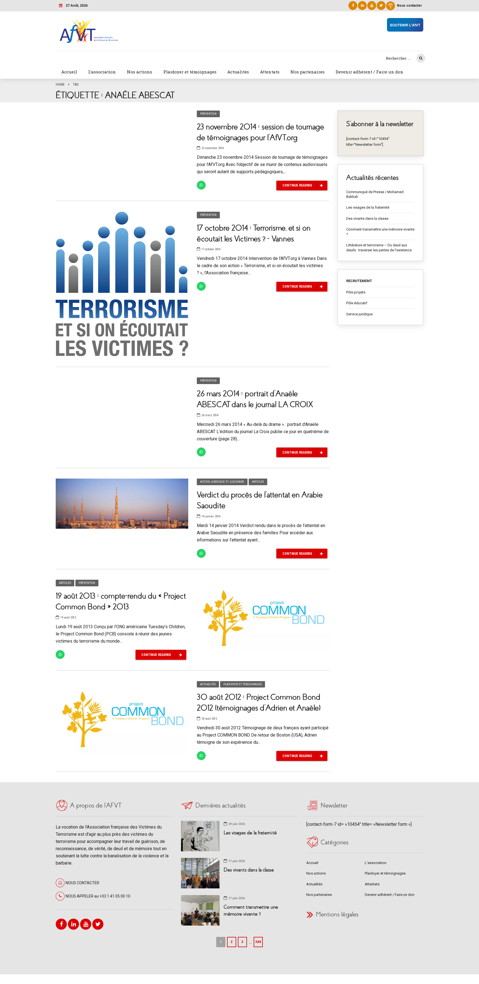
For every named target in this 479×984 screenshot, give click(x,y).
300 (258, 942)
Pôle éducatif (356, 303)
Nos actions (139, 72)
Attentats (269, 72)
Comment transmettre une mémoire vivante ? (380, 231)
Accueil (69, 72)
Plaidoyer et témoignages (189, 72)
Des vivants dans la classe (367, 218)
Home (60, 84)
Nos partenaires (308, 72)
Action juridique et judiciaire (222, 482)
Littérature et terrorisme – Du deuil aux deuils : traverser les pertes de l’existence (379, 247)
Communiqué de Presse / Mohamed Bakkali (375, 194)
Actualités (238, 72)
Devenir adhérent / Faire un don (369, 72)
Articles (258, 482)
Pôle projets (355, 292)
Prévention (208, 114)
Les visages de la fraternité (367, 207)
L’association (102, 72)
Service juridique (359, 314)
